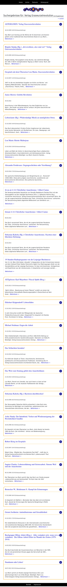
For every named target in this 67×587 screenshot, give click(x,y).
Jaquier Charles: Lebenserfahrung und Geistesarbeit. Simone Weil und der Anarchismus (30, 465)
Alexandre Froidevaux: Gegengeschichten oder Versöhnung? (28, 165)
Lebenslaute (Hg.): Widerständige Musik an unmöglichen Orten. (30, 117)
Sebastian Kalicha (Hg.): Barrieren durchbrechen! (24, 393)
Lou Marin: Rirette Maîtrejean (17, 140)
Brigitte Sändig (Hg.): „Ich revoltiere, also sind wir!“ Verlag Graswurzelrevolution (28, 48)
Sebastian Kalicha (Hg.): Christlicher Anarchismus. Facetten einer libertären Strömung (30, 235)
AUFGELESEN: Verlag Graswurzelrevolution (23, 24)
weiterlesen (9, 204)
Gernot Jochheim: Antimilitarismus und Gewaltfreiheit (26, 512)
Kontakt (28, 584)
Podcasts (35, 2)
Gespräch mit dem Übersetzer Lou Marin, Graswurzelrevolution (30, 71)
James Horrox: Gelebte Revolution (18, 94)
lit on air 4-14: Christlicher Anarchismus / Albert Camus (27, 190)
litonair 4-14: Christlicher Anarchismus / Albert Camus (26, 211)
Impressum (37, 584)
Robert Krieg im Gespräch (15, 441)
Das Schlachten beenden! (15, 348)
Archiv (27, 2)
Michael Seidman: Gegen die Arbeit (19, 325)
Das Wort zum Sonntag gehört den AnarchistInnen (24, 370)
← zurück (61, 18)
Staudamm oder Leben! (14, 562)
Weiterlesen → (9, 39)
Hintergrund (44, 2)
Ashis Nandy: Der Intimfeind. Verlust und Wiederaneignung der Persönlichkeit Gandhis (29, 417)
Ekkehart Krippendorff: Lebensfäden (19, 302)
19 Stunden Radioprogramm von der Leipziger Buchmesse (27, 259)
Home (21, 2)
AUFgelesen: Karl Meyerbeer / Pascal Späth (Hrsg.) (25, 279)
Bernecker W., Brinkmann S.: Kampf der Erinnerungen (26, 489)
